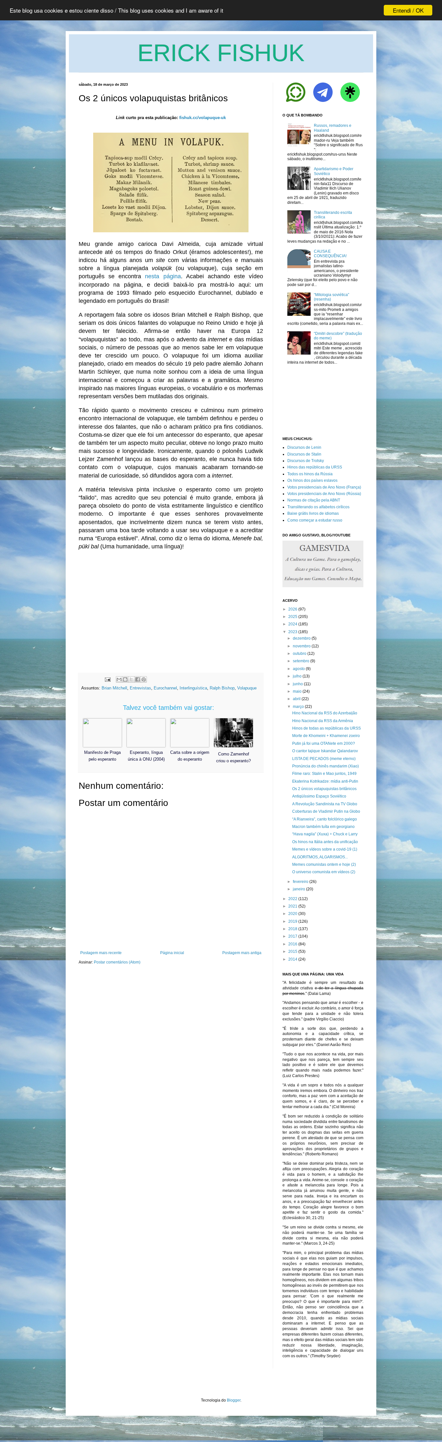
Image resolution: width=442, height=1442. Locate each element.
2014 (292, 959)
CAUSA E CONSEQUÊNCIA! (330, 253)
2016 (292, 944)
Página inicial (172, 953)
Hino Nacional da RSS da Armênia (322, 721)
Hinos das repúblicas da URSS (314, 467)
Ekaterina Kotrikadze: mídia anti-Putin (325, 781)
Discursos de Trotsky (305, 460)
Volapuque (247, 688)
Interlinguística (193, 688)
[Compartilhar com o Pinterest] (143, 679)
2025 (292, 616)
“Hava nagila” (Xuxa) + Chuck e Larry (325, 834)
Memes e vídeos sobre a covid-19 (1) (324, 849)
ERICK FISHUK (221, 52)
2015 (292, 951)
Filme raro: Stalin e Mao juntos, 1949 (324, 773)
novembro (302, 646)
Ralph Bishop (222, 688)
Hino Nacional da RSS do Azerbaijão (324, 713)
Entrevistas (140, 688)
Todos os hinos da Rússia (310, 474)
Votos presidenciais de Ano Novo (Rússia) (324, 493)
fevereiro (300, 881)
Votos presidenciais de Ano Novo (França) (324, 487)
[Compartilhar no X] (131, 679)
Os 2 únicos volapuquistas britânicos (324, 789)
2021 (292, 906)
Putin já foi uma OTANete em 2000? (323, 743)
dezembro (302, 638)
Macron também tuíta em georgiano (323, 826)
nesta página (163, 276)
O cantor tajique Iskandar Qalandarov (325, 751)
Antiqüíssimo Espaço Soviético (319, 796)
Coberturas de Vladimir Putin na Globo (326, 811)
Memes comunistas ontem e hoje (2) (324, 864)
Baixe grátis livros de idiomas (313, 513)
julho (297, 676)
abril (297, 699)
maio (297, 691)
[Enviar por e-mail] (119, 679)
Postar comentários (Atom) (117, 962)
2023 (292, 632)
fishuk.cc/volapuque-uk (202, 117)
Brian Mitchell (114, 688)
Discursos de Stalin (304, 454)
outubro (299, 653)
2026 (292, 609)
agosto (299, 668)
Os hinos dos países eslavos (312, 480)
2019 (292, 921)
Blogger (233, 1400)
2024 (292, 624)
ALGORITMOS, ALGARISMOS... (320, 857)
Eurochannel (165, 688)
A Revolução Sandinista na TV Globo (324, 804)
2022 (292, 899)
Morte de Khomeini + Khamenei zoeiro (326, 735)
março (298, 706)
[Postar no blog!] (125, 679)
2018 (292, 929)
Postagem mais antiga (241, 953)
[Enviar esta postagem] (107, 679)
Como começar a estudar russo (314, 520)
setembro (301, 661)
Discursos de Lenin (304, 447)
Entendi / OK (408, 10)
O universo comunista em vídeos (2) (323, 872)
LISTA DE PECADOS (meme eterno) (324, 758)
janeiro (299, 889)
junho (298, 684)
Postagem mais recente (101, 953)
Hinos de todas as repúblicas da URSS (326, 728)
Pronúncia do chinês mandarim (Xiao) (325, 766)
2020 (292, 913)
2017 (292, 936)
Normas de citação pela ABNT (313, 500)
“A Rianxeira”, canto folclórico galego (324, 819)
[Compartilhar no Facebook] (137, 679)
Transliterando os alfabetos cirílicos (318, 507)
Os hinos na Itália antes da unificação (325, 842)
